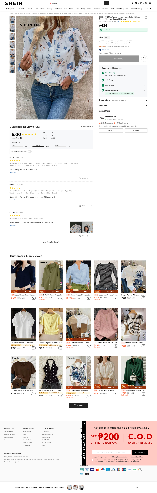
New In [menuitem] (30, 9)
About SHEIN (8, 431)
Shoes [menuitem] (89, 9)
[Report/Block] (92, 178)
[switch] (30, 151)
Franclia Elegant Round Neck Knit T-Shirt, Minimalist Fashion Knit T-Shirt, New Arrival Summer (51, 343)
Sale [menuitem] (36, 9)
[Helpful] (79, 178)
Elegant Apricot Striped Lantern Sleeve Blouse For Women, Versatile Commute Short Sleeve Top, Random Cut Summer (106, 390)
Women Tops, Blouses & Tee (47, 13)
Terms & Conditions (137, 457)
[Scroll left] (147, 8)
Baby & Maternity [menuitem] (136, 9)
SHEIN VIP (45, 440)
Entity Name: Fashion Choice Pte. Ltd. (16, 457)
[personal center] (132, 3)
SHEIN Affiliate (46, 443)
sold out (119, 58)
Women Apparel (20, 13)
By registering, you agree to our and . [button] (117, 457)
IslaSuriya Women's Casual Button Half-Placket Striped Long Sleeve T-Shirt (106, 295)
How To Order (27, 440)
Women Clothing (31, 13)
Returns (25, 434)
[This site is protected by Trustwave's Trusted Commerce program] (81, 474)
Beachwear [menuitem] (58, 9)
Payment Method (47, 434)
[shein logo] (13, 3)
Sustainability (8, 437)
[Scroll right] (150, 8)
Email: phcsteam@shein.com (13, 462)
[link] (137, 3)
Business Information (12, 454)
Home (11, 13)
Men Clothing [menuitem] (80, 9)
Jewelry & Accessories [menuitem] (101, 9)
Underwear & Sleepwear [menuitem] (119, 9)
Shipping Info (27, 431)
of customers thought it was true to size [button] (115, 47)
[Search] (106, 3)
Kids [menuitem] (65, 9)
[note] (23, 291)
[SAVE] (144, 59)
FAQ (43, 445)
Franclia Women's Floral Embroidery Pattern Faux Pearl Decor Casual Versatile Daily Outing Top (79, 390)
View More (78, 405)
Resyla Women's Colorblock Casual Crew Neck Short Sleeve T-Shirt (79, 343)
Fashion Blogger (9, 434)
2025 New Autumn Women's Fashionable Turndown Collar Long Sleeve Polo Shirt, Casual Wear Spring (23, 295)
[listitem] (23, 282)
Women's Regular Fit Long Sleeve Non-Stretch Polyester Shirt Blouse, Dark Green (134, 390)
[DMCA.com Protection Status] (87, 474)
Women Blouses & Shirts (65, 13)
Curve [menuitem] (71, 9)
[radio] (103, 42)
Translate (13, 172)
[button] (146, 3)
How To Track (27, 443)
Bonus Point (46, 437)
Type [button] (105, 37)
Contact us (45, 431)
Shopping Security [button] (111, 90)
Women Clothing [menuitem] (46, 9)
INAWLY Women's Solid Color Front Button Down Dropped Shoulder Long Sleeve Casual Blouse (51, 295)
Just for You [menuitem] (21, 9)
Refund (25, 437)
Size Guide (26, 445)
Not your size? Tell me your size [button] (109, 53)
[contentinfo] (117, 469)
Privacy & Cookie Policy (119, 457)
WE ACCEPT (84, 466)
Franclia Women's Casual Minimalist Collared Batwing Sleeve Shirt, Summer (23, 343)
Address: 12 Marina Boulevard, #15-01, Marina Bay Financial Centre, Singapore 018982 (31, 459)
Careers (6, 440)
